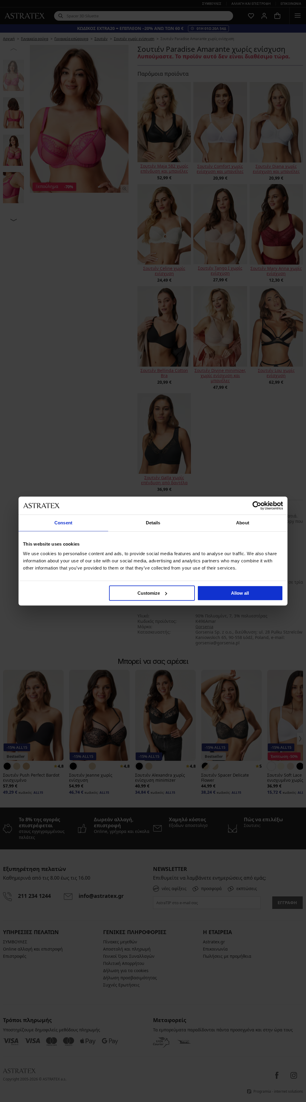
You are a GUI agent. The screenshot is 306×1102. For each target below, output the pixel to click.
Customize (148, 593)
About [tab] (242, 522)
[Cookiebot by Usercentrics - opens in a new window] (257, 505)
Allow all (240, 593)
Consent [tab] (63, 522)
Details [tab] (153, 522)
